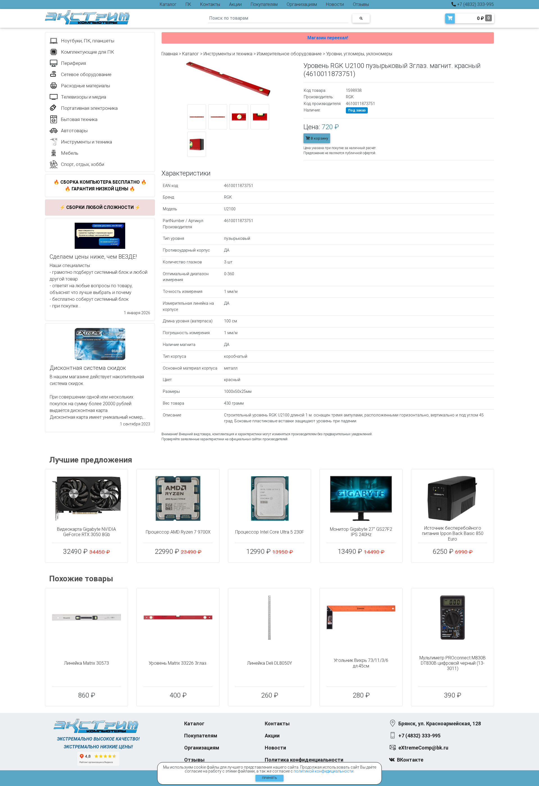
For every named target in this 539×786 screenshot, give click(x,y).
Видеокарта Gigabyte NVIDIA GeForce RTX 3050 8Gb (86, 532)
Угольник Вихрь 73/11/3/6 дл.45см (361, 663)
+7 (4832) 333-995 (475, 4)
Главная (169, 53)
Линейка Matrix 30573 (86, 663)
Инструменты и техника (228, 53)
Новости (335, 4)
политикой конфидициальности (323, 771)
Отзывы (361, 4)
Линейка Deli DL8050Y (269, 663)
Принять (269, 778)
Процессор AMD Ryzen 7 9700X (178, 532)
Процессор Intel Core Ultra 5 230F (269, 532)
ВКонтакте (410, 760)
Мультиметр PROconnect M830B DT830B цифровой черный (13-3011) (452, 663)
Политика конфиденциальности (304, 760)
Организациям (302, 4)
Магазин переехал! (327, 37)
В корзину (319, 138)
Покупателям (264, 4)
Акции (235, 4)
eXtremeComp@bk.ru (423, 748)
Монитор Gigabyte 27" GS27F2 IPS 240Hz (361, 532)
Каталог (168, 4)
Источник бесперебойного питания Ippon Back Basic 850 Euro (452, 533)
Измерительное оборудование (289, 53)
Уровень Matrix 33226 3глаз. (178, 663)
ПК (188, 4)
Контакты (210, 4)
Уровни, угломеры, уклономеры (359, 53)
